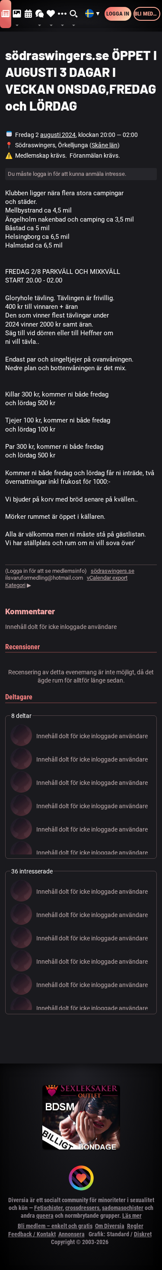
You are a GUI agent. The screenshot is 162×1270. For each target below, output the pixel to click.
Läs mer (132, 1215)
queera (45, 1215)
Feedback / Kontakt (32, 1234)
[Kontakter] (51, 14)
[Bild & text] (16, 14)
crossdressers (82, 1207)
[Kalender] (28, 14)
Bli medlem (147, 13)
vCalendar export (107, 578)
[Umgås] (39, 14)
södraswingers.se (112, 571)
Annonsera (71, 1234)
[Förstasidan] (5, 14)
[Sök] (73, 14)
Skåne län (105, 145)
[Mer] (62, 14)
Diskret (143, 1234)
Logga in (117, 13)
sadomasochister (122, 1207)
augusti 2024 (58, 134)
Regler (135, 1225)
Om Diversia (109, 1225)
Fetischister (48, 1207)
